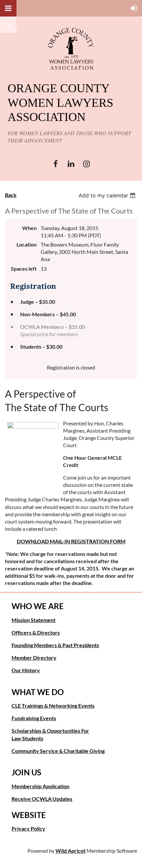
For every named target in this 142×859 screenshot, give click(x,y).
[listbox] (108, 195)
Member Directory (34, 657)
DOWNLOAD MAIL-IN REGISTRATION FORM (71, 541)
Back (11, 195)
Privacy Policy (28, 828)
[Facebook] (55, 164)
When (29, 228)
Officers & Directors (36, 632)
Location (27, 244)
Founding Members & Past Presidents (55, 645)
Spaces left (24, 268)
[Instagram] (86, 164)
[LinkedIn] (71, 164)
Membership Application (40, 786)
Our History (26, 670)
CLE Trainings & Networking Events (53, 705)
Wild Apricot (70, 850)
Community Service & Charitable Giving (58, 751)
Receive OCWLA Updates (42, 799)
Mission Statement (33, 620)
